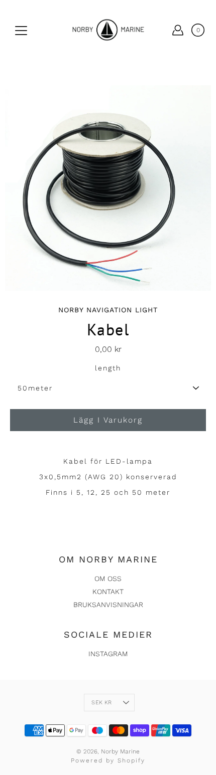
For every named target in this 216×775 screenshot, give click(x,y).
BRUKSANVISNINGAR (108, 605)
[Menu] (21, 30)
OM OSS (108, 578)
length (108, 368)
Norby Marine (120, 751)
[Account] (178, 30)
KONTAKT (108, 592)
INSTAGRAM (108, 654)
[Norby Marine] (108, 30)
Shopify (131, 760)
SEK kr (101, 702)
